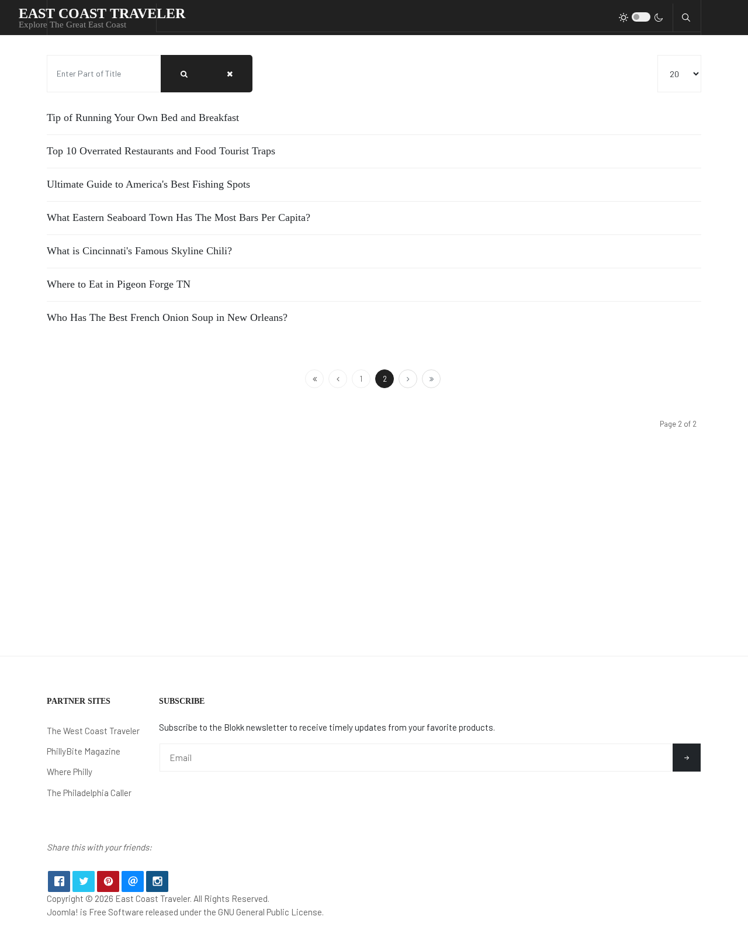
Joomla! (62, 912)
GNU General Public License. (271, 912)
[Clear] (229, 73)
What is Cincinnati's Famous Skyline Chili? (139, 251)
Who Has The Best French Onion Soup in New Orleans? (167, 317)
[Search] (184, 73)
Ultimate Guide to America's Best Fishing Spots (148, 184)
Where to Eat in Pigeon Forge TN (119, 284)
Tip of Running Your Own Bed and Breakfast (143, 117)
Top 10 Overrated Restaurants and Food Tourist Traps (161, 151)
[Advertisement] (374, 568)
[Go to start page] (314, 378)
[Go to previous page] (337, 378)
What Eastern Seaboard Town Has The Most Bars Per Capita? (178, 217)
